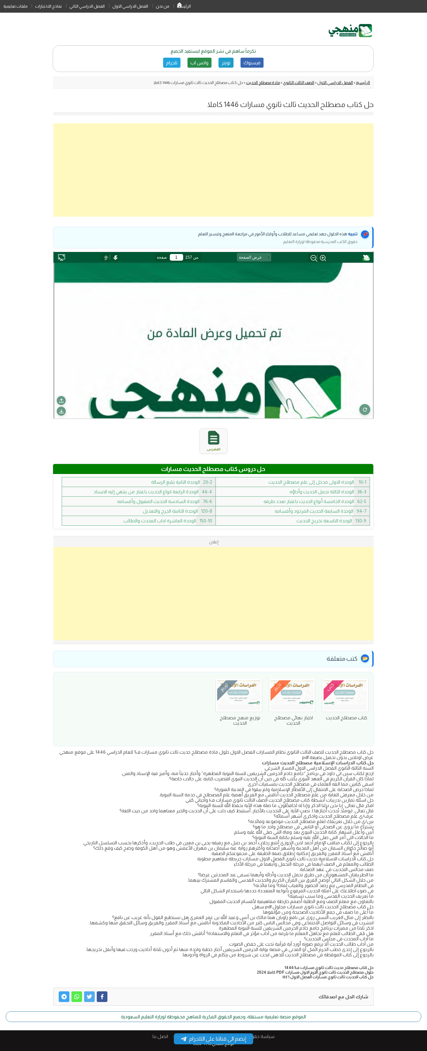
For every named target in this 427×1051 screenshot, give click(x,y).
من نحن (162, 6)
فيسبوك (252, 62)
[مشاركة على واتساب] (76, 996)
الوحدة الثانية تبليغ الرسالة (181, 482)
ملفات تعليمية (15, 6)
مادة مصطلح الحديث (263, 82)
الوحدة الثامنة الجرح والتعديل (177, 511)
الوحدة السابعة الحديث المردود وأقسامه (320, 511)
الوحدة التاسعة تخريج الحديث (331, 520)
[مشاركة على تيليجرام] (64, 996)
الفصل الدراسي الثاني (87, 6)
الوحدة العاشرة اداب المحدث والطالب (167, 520)
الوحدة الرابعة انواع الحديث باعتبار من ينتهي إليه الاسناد (153, 491)
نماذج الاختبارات (48, 6)
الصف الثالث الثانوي (298, 82)
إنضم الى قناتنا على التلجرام (217, 1039)
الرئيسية (179, 6)
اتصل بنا (160, 1036)
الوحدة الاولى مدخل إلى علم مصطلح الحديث (317, 482)
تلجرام (171, 62)
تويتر (226, 62)
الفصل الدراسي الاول (130, 6)
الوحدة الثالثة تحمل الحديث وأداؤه (328, 491)
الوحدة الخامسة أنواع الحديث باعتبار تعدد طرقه (315, 501)
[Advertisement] (213, 170)
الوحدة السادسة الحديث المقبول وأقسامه (164, 501)
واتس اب (199, 62)
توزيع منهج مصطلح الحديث (240, 720)
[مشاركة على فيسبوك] (102, 996)
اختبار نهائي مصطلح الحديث (293, 720)
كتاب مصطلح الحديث (346, 717)
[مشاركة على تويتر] (89, 996)
